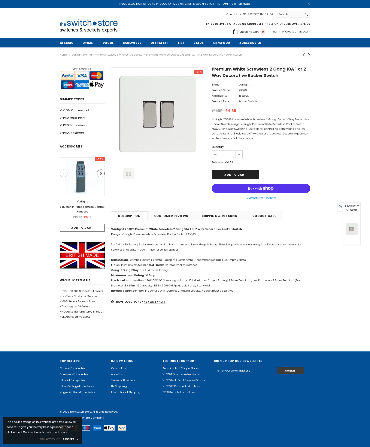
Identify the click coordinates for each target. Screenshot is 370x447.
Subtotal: (218, 162)
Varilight (82, 201)
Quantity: (218, 147)
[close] (309, 4)
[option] (82, 194)
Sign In (277, 31)
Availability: (219, 95)
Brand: (216, 84)
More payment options (261, 197)
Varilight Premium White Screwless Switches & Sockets (107, 54)
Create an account (297, 31)
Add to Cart (82, 228)
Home (63, 54)
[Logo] (90, 26)
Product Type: (221, 101)
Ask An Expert (155, 302)
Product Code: (221, 90)
